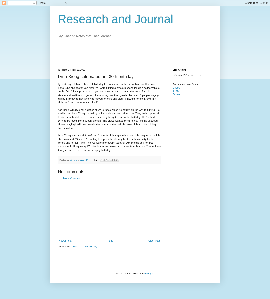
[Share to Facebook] (113, 160)
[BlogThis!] (106, 160)
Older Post (154, 240)
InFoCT (176, 91)
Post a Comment (72, 178)
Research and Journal (115, 19)
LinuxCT (177, 87)
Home (110, 240)
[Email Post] (95, 160)
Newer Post (65, 240)
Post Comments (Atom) (85, 246)
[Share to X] (109, 160)
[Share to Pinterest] (117, 160)
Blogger (149, 273)
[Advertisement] (130, 53)
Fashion (177, 94)
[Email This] (102, 160)
